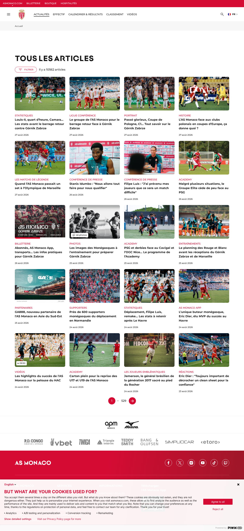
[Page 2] (132, 400)
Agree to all (218, 501)
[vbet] (61, 442)
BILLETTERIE (33, 3)
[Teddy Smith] (127, 442)
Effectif (59, 14)
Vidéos (132, 14)
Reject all (218, 509)
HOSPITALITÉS (69, 3)
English (9, 484)
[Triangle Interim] (105, 442)
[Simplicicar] (179, 442)
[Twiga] (84, 442)
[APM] (111, 424)
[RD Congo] (33, 442)
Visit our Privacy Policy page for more (59, 519)
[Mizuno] (131, 424)
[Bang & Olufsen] (149, 442)
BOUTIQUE (50, 3)
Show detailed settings (17, 519)
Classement (114, 14)
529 (123, 400)
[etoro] (210, 442)
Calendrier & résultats (85, 14)
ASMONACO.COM (12, 3)
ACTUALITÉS (41, 14)
